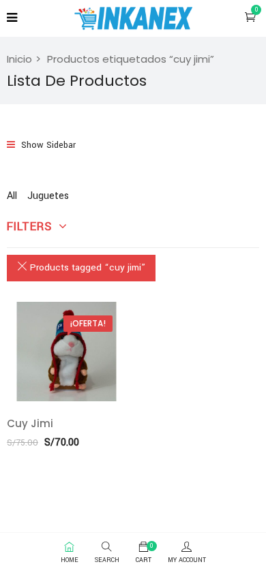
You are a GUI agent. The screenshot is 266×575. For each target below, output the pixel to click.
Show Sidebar (47, 145)
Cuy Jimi (30, 423)
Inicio (19, 59)
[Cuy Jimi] (66, 351)
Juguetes (48, 196)
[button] (250, 17)
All (12, 196)
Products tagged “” (86, 267)
